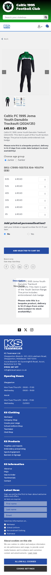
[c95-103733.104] (25, 72)
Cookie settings (26, 569)
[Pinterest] (26, 266)
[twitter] (26, 330)
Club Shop (16, 261)
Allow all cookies (25, 562)
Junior (10, 160)
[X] (13, 266)
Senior (21, 160)
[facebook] (19, 329)
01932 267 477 (11, 366)
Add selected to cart (26, 250)
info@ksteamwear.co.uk (15, 369)
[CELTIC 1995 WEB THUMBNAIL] (8, 6)
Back (6, 39)
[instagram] (32, 330)
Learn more (32, 553)
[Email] (33, 266)
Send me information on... (15, 521)
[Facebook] (6, 266)
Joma (11, 259)
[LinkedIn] (19, 266)
